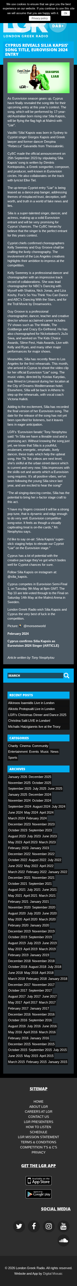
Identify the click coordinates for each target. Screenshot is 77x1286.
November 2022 (43, 854)
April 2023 (30, 842)
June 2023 (49, 836)
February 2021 (18, 901)
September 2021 (40, 883)
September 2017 (40, 990)
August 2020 (17, 913)
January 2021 (39, 901)
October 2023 (17, 830)
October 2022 (17, 860)
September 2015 (40, 1050)
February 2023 (18, 848)
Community (40, 746)
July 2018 (54, 967)
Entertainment (18, 751)
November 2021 (43, 877)
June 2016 (49, 1026)
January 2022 (57, 872)
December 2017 (19, 984)
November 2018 (43, 961)
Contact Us (38, 1116)
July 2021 (34, 889)
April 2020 (30, 919)
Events (34, 751)
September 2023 (40, 830)
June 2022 (15, 866)
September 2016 (40, 1020)
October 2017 (17, 990)
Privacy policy (40, 18)
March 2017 (47, 1002)
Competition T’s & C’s (38, 1147)
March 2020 (47, 919)
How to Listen (38, 1127)
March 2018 (16, 978)
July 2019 (34, 943)
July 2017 (34, 996)
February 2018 (36, 978)
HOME (38, 1101)
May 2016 (15, 1032)
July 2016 (34, 1026)
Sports (12, 757)
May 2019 (15, 949)
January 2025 (17, 794)
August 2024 (41, 806)
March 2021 (47, 895)
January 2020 (39, 925)
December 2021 (19, 877)
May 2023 (15, 842)
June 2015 (15, 1056)
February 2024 (36, 818)
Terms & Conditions (38, 1142)
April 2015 (46, 1056)
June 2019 (49, 943)
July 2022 (54, 860)
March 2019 (47, 949)
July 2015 (60, 1050)
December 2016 (19, 1014)
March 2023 (47, 842)
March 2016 (47, 1032)
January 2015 (57, 1062)
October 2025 (41, 783)
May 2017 (15, 1002)
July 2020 (34, 913)
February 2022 (36, 872)
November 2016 (43, 1014)
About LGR (38, 1106)
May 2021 (15, 895)
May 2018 (31, 972)
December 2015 (19, 1044)
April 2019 (30, 949)
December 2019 (19, 931)
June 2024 (15, 812)
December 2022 (19, 854)
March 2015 (16, 1062)
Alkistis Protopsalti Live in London (31, 709)
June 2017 (49, 996)
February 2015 (36, 1062)
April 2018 (46, 972)
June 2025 (55, 788)
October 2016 (17, 1020)
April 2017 (30, 1002)
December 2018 (19, 961)
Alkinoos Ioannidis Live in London (31, 703)
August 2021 (17, 889)
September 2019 (40, 937)
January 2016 (39, 1038)
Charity (13, 746)
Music (44, 751)
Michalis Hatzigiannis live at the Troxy (34, 726)
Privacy (39, 1152)
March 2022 (16, 872)
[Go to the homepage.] (38, 24)
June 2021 (49, 889)
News (54, 751)
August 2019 (17, 943)
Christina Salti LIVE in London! (29, 720)
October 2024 (41, 800)
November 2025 (19, 783)
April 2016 (30, 1032)
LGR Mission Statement (38, 1137)
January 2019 (39, 955)
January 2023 (39, 848)
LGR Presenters (38, 1122)
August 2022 (37, 860)
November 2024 (19, 800)
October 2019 (17, 937)
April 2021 (30, 895)
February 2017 (18, 1008)
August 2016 (17, 1026)
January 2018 (57, 978)
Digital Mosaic (53, 1273)
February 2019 (18, 955)
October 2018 (17, 967)
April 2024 (46, 812)
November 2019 (43, 931)
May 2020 (15, 919)
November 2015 (43, 1044)
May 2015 (31, 1056)
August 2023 (17, 836)
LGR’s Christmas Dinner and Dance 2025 (37, 715)
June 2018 (15, 972)
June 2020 (49, 913)
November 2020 (19, 907)
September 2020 (43, 907)
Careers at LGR (38, 1111)
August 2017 (17, 996)
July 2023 (34, 836)
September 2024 (19, 806)
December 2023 (19, 824)
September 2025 (19, 788)
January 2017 (39, 1008)
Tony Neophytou (42, 657)
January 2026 (17, 777)
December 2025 (40, 777)
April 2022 (46, 866)
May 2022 (31, 866)
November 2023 (43, 824)
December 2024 (40, 794)
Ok (65, 13)
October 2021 (17, 883)
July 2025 (39, 788)
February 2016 (18, 1038)
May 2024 (31, 812)
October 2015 (17, 1050)
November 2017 (43, 984)
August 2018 (37, 967)
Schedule (38, 1132)
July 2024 (58, 806)
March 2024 (16, 818)
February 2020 (18, 925)
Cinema (25, 746)
